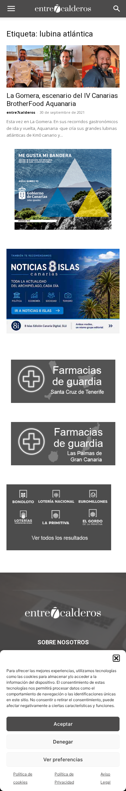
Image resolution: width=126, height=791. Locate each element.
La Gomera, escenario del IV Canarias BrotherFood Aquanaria (62, 100)
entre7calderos (20, 112)
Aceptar (63, 724)
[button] (116, 658)
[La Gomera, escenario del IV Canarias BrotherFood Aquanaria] (63, 66)
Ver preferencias (63, 759)
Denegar (63, 742)
